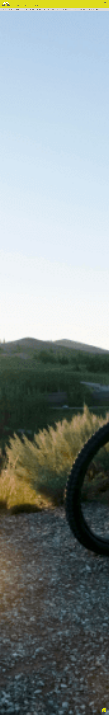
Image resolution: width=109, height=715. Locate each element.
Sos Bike (25, 9)
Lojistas (73, 9)
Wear (18, 9)
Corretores (82, 9)
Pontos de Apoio (35, 9)
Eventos (46, 9)
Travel (11, 9)
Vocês (24, 5)
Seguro (3, 9)
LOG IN (105, 2)
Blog (30, 5)
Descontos (64, 9)
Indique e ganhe (94, 9)
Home (17, 5)
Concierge (55, 9)
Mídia (36, 5)
